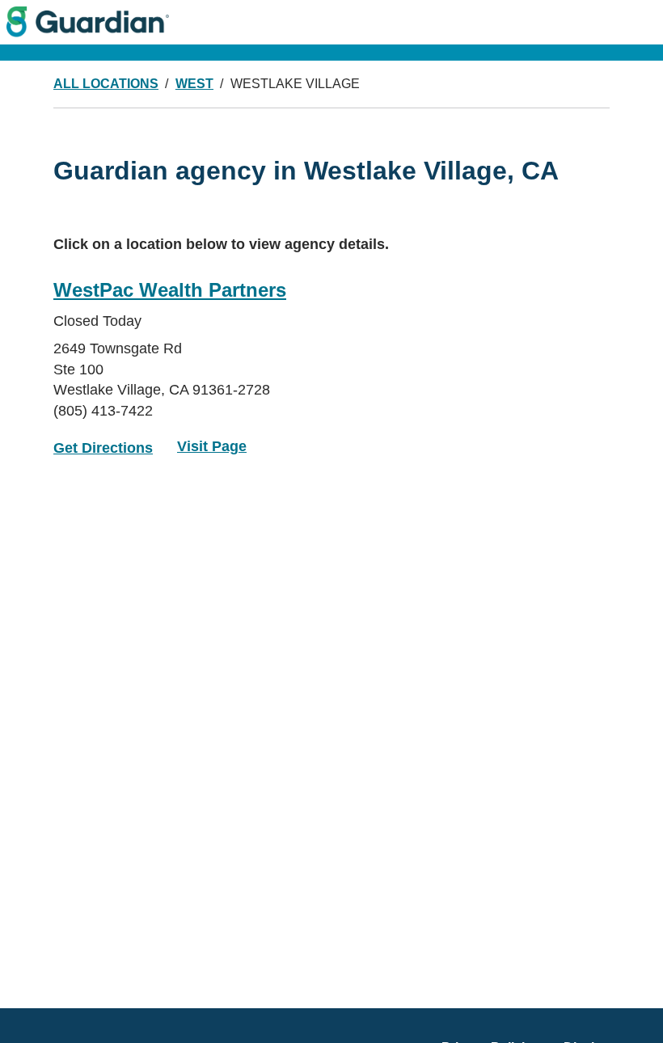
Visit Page (212, 446)
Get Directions (103, 448)
